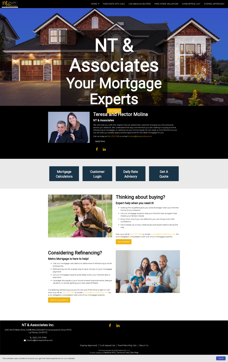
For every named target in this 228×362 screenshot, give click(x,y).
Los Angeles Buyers (140, 4)
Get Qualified (123, 241)
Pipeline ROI (109, 352)
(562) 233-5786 (40, 337)
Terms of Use (123, 352)
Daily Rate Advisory (130, 174)
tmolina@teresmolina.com (140, 136)
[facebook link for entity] (96, 149)
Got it (220, 358)
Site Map (134, 352)
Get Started (114, 111)
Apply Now (100, 141)
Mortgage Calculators (64, 174)
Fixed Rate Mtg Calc (114, 4)
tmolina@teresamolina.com (39, 340)
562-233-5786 (113, 136)
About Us (143, 345)
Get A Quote (163, 174)
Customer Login (97, 174)
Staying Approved (214, 4)
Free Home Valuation (166, 4)
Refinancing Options (59, 300)
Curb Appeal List (191, 4)
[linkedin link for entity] (104, 149)
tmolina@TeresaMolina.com (163, 234)
